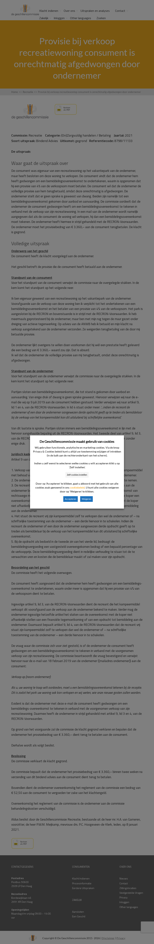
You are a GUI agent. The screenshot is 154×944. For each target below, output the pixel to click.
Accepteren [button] (70, 499)
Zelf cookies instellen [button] (77, 474)
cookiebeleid (77, 487)
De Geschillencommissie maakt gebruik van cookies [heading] (77, 441)
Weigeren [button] (86, 499)
